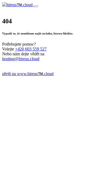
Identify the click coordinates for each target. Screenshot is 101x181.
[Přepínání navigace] (36, 6)
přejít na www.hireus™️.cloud (28, 73)
